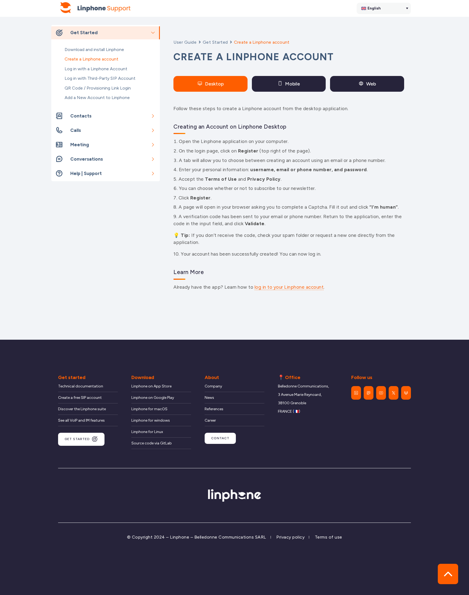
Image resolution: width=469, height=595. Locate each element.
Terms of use (328, 537)
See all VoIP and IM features (81, 420)
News (209, 397)
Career (210, 420)
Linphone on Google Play (152, 397)
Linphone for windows (150, 420)
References (214, 409)
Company (213, 386)
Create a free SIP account (80, 397)
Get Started (215, 42)
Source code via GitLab (151, 443)
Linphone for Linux (147, 431)
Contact (220, 438)
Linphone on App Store (151, 386)
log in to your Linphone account (289, 287)
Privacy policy (290, 537)
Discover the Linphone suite (82, 409)
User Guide (185, 42)
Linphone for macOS (149, 409)
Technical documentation (80, 386)
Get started (77, 439)
